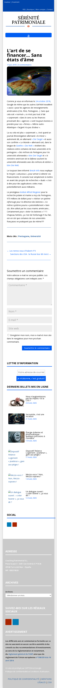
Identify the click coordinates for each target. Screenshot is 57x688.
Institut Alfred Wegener (30, 192)
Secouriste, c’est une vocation (35, 415)
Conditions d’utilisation (39, 671)
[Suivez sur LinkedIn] (9, 524)
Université (35, 236)
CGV (50, 682)
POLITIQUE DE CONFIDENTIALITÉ (23, 679)
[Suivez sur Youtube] (14, 524)
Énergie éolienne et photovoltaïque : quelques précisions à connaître (35, 435)
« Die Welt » (28, 145)
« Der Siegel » (38, 139)
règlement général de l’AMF (20, 654)
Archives (9, 591)
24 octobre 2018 (43, 101)
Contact (50, 9)
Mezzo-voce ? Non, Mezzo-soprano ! (34, 475)
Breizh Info (35, 170)
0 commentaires (25, 65)
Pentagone (23, 236)
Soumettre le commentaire (37, 348)
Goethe (19, 145)
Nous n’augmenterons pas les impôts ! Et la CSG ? (36, 398)
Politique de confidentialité (16, 671)
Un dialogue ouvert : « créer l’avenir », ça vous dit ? (37, 493)
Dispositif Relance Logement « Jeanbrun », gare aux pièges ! (36, 453)
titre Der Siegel (35, 155)
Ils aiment (15, 2)
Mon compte (40, 9)
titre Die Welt (13, 165)
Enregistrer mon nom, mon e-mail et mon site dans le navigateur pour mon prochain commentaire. (29, 338)
